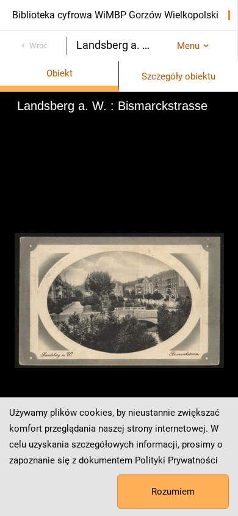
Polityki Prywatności (176, 460)
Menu (188, 45)
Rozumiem (173, 491)
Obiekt (59, 73)
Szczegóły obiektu (178, 76)
